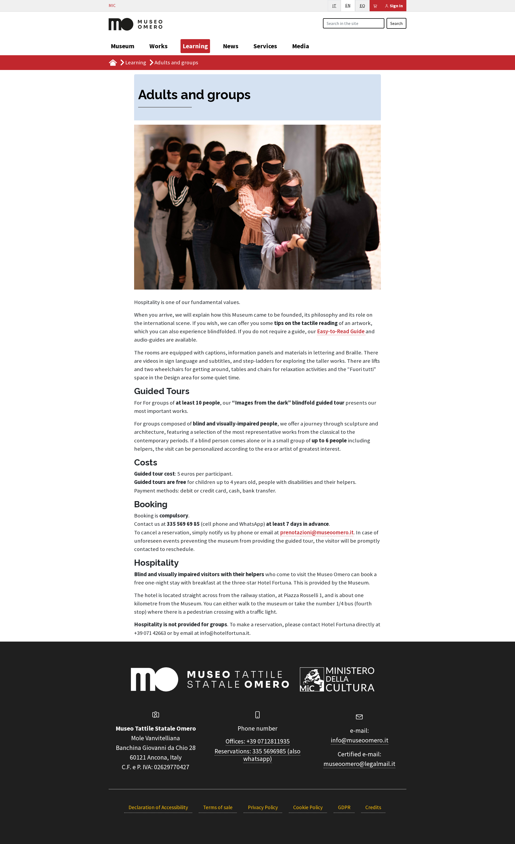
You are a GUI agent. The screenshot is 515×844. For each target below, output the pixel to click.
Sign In (396, 5)
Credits (373, 807)
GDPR (344, 807)
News (230, 46)
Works (158, 46)
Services (265, 46)
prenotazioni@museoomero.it (317, 532)
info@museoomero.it (359, 740)
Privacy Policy (263, 807)
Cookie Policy (308, 807)
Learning (195, 46)
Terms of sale (218, 807)
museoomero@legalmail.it (359, 764)
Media (300, 46)
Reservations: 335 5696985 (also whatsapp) (257, 755)
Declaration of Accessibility (158, 807)
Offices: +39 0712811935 (258, 741)
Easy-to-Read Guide (341, 331)
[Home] (135, 23)
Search (396, 23)
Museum (122, 46)
